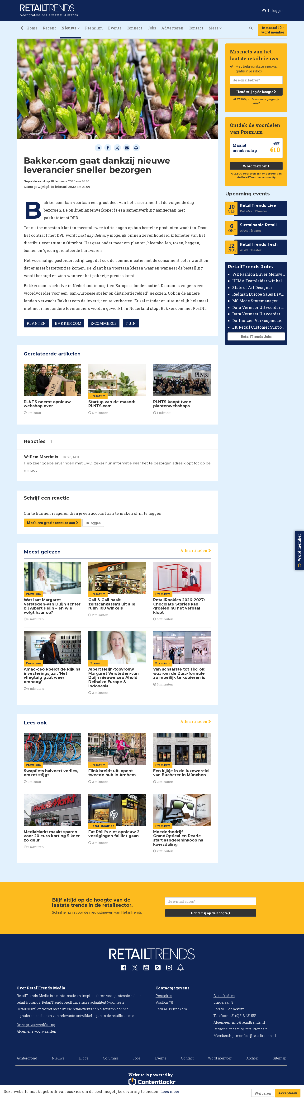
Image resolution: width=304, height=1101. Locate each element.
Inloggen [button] (275, 10)
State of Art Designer (252, 287)
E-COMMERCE (103, 323)
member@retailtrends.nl (256, 1035)
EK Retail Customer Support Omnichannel (258, 327)
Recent (49, 27)
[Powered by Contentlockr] (152, 1082)
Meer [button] (214, 27)
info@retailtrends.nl (248, 1022)
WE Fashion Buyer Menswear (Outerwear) (258, 274)
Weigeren (262, 1093)
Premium (94, 27)
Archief (252, 1058)
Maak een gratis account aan (51, 522)
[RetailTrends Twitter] (135, 969)
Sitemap (279, 1058)
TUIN (131, 323)
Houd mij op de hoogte (255, 92)
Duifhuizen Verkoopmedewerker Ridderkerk (258, 320)
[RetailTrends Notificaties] (180, 968)
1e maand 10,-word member (272, 29)
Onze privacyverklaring (36, 1024)
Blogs (83, 1058)
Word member (255, 166)
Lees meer (170, 1091)
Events (114, 27)
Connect (134, 27)
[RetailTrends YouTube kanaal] (146, 968)
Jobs (151, 27)
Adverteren (172, 27)
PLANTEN (36, 323)
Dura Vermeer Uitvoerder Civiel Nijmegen (258, 313)
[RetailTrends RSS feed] (157, 968)
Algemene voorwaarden (36, 1031)
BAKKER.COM (68, 323)
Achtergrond (27, 1058)
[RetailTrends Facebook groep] (123, 968)
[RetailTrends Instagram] (169, 968)
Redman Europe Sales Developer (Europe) (258, 294)
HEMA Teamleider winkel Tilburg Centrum (258, 280)
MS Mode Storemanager (255, 300)
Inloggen (93, 523)
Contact (196, 27)
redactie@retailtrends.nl (249, 1029)
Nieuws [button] (69, 27)
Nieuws (58, 1058)
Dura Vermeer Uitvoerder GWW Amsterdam (258, 307)
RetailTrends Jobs (256, 336)
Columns (110, 1058)
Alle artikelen (194, 550)
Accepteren (287, 1093)
